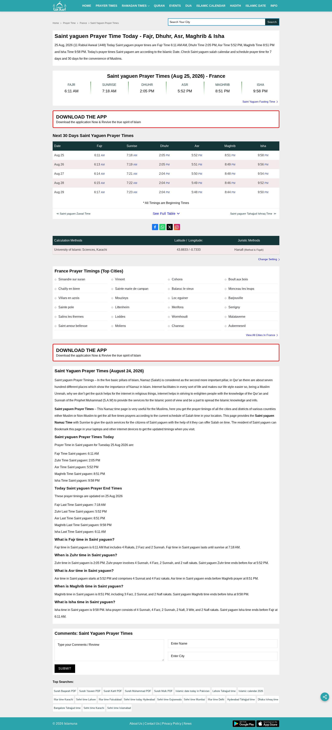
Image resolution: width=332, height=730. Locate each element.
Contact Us (152, 723)
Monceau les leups (241, 288)
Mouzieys (121, 298)
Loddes (120, 316)
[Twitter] (170, 227)
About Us (135, 723)
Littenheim (122, 307)
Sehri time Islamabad (119, 708)
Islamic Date (256, 5)
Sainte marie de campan (131, 288)
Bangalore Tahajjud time (67, 708)
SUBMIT (64, 668)
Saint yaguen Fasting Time (258, 101)
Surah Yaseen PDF (89, 691)
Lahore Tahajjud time (224, 691)
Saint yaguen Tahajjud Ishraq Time (251, 213)
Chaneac (178, 325)
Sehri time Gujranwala (169, 699)
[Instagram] (177, 227)
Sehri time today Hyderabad (139, 699)
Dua (188, 5)
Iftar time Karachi (63, 699)
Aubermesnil (237, 325)
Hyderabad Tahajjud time (241, 699)
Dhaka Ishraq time (268, 699)
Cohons (177, 279)
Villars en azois (68, 298)
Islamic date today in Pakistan (192, 691)
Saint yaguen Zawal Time (75, 213)
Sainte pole (66, 307)
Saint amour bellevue (72, 325)
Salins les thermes (71, 316)
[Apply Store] (258, 119)
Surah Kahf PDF (113, 691)
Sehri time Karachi (94, 708)
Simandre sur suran (71, 279)
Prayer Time (69, 23)
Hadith (235, 5)
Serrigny (234, 307)
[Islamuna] (59, 6)
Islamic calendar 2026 (251, 691)
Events (175, 5)
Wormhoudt (180, 316)
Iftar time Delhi (216, 699)
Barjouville (235, 298)
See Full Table (164, 213)
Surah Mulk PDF (163, 691)
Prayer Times (106, 5)
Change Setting (267, 259)
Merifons (177, 307)
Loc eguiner (180, 298)
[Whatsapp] (162, 227)
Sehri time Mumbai (194, 699)
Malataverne (236, 316)
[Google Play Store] (222, 119)
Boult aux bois (238, 279)
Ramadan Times (134, 5)
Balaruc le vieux (183, 288)
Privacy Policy (171, 723)
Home (86, 5)
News (188, 723)
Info (274, 5)
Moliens (120, 325)
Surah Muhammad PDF (138, 691)
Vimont (120, 279)
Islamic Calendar (210, 5)
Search (272, 21)
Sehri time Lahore (86, 699)
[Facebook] (155, 227)
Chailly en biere (69, 288)
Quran (159, 5)
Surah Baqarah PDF (65, 691)
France (83, 23)
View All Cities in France (260, 335)
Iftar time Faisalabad (110, 699)
